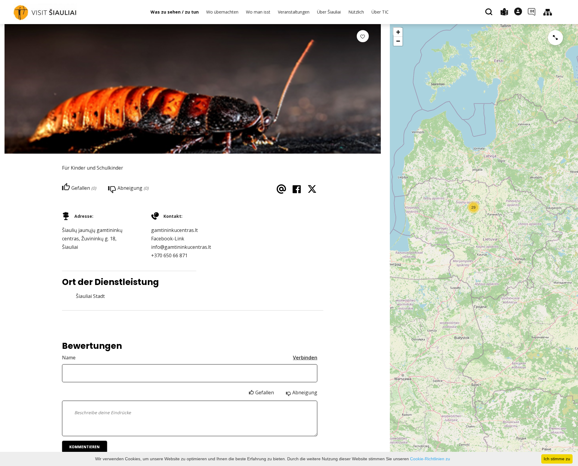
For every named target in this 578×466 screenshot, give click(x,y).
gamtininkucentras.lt (174, 230)
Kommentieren (84, 446)
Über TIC (380, 12)
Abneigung (304, 392)
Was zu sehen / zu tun (175, 12)
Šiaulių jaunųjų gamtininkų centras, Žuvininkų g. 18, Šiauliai (92, 238)
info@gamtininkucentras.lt (181, 247)
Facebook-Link (167, 238)
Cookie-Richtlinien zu (430, 458)
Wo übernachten (222, 12)
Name (69, 357)
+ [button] (398, 32)
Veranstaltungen (293, 12)
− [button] (398, 41)
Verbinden (305, 357)
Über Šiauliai (329, 12)
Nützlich (356, 12)
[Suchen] (489, 12)
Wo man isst (258, 12)
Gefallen (264, 392)
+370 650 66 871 (169, 255)
